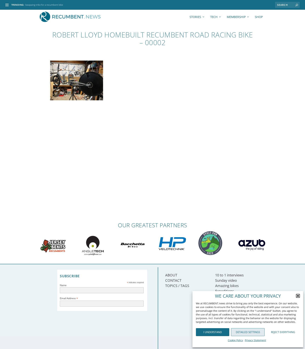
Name (63, 285)
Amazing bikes (227, 285)
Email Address (69, 298)
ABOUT (171, 275)
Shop (259, 17)
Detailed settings (248, 332)
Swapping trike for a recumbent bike (44, 4)
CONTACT (173, 280)
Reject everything (283, 332)
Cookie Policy (235, 340)
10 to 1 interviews (229, 275)
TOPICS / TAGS (177, 285)
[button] (298, 296)
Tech (214, 17)
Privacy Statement (255, 340)
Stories (195, 17)
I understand (212, 332)
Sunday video (226, 280)
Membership (236, 17)
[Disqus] (152, 170)
